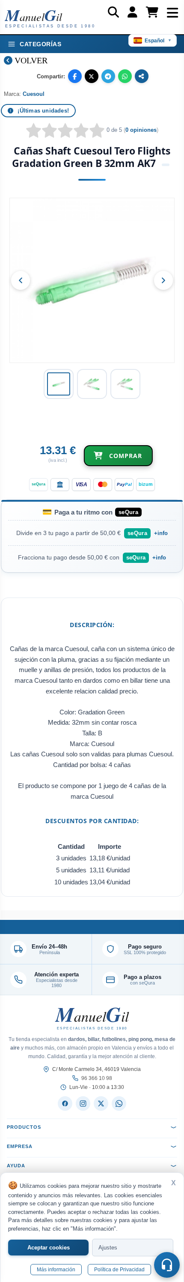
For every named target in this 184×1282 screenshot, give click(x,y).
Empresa (20, 1146)
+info (161, 533)
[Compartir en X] (91, 76)
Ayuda (16, 1165)
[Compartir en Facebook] (75, 76)
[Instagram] (83, 1103)
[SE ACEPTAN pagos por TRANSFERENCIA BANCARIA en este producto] (59, 484)
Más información (56, 1269)
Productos (24, 1127)
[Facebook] (65, 1103)
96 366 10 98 (96, 1078)
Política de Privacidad (119, 1269)
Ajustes (107, 1247)
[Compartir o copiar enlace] (141, 76)
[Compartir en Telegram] (108, 76)
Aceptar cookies (48, 1247)
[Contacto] (167, 1265)
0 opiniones (141, 130)
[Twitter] (101, 1103)
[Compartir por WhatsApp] (125, 76)
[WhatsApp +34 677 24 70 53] (119, 1103)
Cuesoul (34, 94)
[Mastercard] (102, 484)
